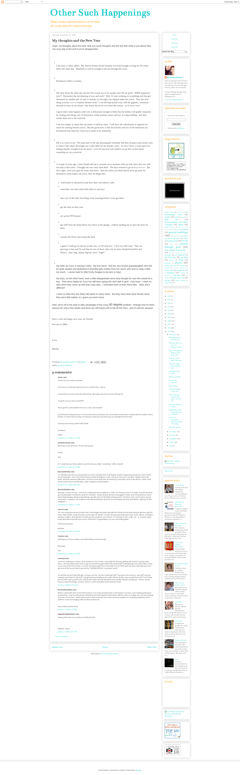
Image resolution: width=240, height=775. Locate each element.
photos (178, 262)
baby (176, 217)
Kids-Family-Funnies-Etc (175, 250)
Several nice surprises (173, 381)
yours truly (168, 283)
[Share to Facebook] (102, 362)
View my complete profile (173, 100)
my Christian (170, 257)
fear (172, 230)
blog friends (169, 471)
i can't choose (179, 485)
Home (105, 647)
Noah (181, 259)
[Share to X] (100, 362)
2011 (169, 310)
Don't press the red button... (175, 405)
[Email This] (95, 362)
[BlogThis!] (98, 362)
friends (185, 229)
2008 (169, 321)
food (177, 230)
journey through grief (176, 245)
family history (169, 227)
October (173, 435)
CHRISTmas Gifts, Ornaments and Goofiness (175, 412)
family (180, 224)
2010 (169, 314)
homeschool (172, 241)
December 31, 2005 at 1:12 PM (69, 505)
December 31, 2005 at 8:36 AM (69, 485)
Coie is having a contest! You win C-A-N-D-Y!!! (175, 398)
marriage (168, 255)
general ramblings (65, 365)
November (173, 432)
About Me (180, 212)
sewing (182, 273)
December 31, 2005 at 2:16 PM (69, 531)
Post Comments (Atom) (109, 653)
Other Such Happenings (100, 12)
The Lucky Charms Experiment (179, 544)
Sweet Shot (168, 275)
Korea (170, 253)
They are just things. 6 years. (180, 584)
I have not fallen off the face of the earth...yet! (175, 353)
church (183, 217)
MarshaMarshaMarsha (174, 77)
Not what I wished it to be (181, 565)
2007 (169, 324)
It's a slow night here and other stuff (175, 366)
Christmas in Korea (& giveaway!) (179, 504)
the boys (177, 275)
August (172, 442)
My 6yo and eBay (175, 377)
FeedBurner (181, 128)
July (171, 446)
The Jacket (178, 621)
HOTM (185, 241)
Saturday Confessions (180, 268)
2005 (169, 331)
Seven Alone (173, 386)
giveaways (174, 236)
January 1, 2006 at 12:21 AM (68, 585)
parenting (168, 263)
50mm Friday (169, 212)
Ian (172, 244)
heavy (177, 659)
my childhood (180, 255)
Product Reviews (171, 265)
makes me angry (181, 253)
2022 (169, 296)
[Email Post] (91, 362)
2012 (169, 307)
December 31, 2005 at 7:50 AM (69, 467)
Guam (186, 238)
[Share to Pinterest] (105, 362)
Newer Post (57, 647)
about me (174, 39)
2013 (169, 303)
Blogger (138, 770)
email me (174, 43)
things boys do (177, 277)
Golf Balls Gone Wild (174, 372)
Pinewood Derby (180, 640)
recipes (182, 265)
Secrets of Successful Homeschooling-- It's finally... (175, 420)
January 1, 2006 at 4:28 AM (67, 609)
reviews (167, 268)
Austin (167, 217)
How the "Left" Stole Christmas (175, 359)
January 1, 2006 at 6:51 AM (67, 632)
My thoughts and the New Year (174, 338)
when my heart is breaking (181, 524)
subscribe (174, 47)
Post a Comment (61, 636)
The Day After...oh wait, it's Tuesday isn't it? (175, 345)
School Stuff (169, 270)
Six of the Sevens (174, 427)
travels (167, 280)
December (173, 335)
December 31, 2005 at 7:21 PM (69, 553)
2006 (169, 328)
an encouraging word (176, 213)
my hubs (184, 257)
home (174, 35)
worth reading (180, 280)
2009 (169, 317)
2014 (169, 300)
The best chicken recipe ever (175, 390)
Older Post (152, 647)
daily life (171, 219)
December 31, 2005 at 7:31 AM (69, 438)
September (173, 439)
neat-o (172, 260)
